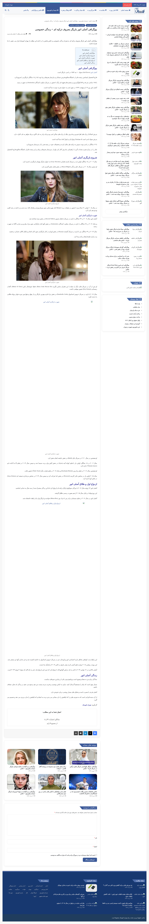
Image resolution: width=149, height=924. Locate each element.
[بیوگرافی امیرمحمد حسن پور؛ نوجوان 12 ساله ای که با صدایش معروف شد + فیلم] (136, 55)
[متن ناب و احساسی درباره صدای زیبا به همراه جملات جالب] (136, 259)
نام (95, 838)
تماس (25, 10)
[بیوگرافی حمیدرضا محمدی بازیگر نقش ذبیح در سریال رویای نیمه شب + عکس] (136, 195)
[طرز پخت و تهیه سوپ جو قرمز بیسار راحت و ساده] (136, 155)
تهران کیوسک (9, 5)
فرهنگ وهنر (34, 892)
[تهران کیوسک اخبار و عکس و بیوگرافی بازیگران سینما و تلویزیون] (139, 10)
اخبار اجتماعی (39, 886)
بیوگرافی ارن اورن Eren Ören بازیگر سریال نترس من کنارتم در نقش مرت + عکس (117, 267)
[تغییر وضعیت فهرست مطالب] (92, 50)
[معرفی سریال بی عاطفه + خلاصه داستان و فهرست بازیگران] (136, 46)
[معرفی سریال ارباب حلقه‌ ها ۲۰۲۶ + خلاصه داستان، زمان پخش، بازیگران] (136, 146)
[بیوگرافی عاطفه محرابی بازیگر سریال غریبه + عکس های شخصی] (136, 241)
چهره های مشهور (43, 896)
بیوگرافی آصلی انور (89, 53)
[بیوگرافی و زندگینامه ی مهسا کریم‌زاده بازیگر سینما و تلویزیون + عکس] (21, 782)
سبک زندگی (79, 10)
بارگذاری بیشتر (123, 211)
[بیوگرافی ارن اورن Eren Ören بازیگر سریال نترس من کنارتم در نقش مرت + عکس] (136, 268)
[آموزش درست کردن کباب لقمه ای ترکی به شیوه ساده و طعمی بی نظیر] (136, 28)
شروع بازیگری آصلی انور (87, 55)
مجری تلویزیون (19, 892)
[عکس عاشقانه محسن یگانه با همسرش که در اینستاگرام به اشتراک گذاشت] (83, 782)
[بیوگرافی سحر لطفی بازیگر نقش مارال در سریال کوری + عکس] (136, 128)
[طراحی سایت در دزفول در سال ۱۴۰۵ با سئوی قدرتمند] (91, 906)
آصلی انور (94, 72)
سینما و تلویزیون (52, 10)
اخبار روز (113, 10)
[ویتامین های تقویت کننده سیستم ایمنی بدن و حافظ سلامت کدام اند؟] (139, 906)
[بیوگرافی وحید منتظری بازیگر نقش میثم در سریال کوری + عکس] (136, 110)
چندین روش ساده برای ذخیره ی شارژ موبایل (71, 885)
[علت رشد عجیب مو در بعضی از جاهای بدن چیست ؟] (136, 101)
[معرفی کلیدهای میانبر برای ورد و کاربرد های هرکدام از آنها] (91, 897)
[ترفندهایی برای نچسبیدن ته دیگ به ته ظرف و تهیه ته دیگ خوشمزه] (136, 119)
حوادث (24, 889)
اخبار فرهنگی (12, 886)
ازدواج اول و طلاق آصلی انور (86, 60)
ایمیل (95, 846)
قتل (27, 892)
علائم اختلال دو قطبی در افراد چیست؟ (118, 134)
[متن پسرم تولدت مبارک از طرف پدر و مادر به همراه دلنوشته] (136, 185)
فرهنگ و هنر (66, 10)
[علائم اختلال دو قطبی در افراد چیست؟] (136, 137)
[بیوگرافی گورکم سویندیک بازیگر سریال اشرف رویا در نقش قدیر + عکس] (136, 250)
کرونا (35, 896)
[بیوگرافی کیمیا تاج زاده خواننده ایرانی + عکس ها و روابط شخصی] (136, 37)
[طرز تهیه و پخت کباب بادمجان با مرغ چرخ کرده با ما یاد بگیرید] (136, 65)
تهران (29, 889)
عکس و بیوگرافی (36, 10)
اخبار (46, 886)
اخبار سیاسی (22, 886)
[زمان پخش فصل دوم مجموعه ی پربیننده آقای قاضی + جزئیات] (52, 757)
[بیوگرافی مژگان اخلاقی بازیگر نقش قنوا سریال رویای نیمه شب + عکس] (136, 176)
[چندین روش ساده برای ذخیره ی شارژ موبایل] (136, 74)
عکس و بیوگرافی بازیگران (77, 25)
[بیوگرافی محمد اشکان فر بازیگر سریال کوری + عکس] (136, 92)
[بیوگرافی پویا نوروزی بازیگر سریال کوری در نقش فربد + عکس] (136, 83)
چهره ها (11, 892)
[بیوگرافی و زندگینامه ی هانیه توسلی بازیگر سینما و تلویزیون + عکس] (21, 757)
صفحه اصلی (125, 10)
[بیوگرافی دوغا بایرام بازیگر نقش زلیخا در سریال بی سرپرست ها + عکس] (136, 232)
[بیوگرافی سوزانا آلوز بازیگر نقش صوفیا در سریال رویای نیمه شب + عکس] (136, 204)
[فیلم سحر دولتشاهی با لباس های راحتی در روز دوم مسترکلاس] (52, 782)
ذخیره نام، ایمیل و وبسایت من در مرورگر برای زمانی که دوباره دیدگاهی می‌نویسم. (72, 855)
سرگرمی (92, 10)
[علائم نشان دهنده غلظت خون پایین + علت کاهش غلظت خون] (139, 897)
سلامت (102, 10)
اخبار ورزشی (44, 889)
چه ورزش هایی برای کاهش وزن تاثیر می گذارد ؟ (117, 885)
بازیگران (36, 889)
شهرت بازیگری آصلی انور (87, 58)
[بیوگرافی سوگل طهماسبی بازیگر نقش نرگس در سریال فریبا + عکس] (83, 757)
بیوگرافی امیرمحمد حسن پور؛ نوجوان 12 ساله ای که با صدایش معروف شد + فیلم (117, 55)
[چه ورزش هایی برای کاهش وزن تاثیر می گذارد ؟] (139, 888)
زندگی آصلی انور (89, 63)
